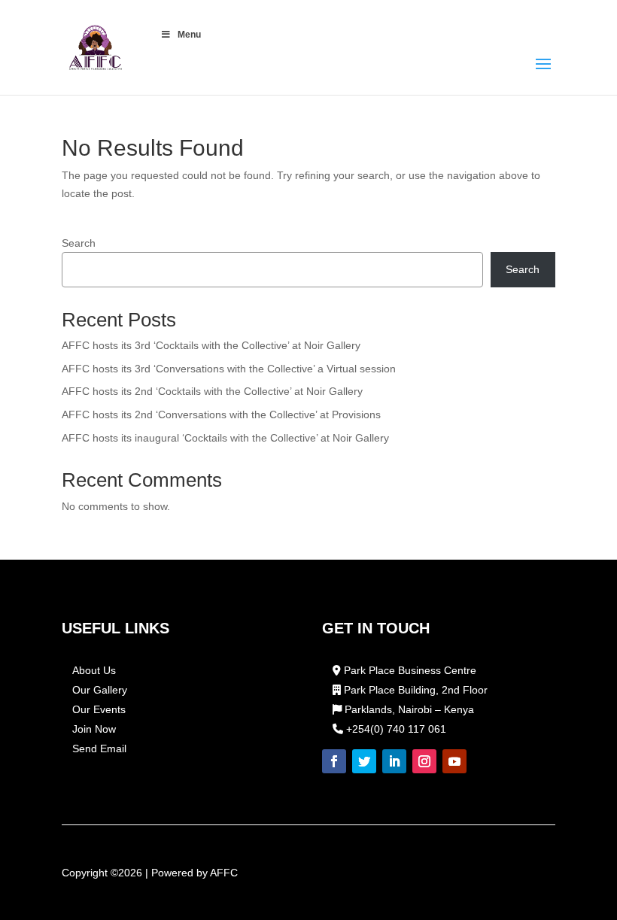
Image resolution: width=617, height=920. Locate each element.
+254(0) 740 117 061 (394, 729)
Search (79, 243)
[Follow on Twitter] (364, 761)
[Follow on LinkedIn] (394, 761)
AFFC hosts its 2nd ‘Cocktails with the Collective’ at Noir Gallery (212, 391)
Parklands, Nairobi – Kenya (408, 709)
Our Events (99, 709)
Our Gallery (99, 690)
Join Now (94, 729)
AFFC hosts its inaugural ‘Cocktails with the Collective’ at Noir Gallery (225, 438)
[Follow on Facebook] (334, 761)
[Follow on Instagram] (424, 761)
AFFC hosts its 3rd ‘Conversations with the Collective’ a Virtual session (229, 369)
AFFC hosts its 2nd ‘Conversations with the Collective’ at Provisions (221, 414)
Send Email (99, 748)
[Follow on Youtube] (454, 761)
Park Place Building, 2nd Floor (414, 690)
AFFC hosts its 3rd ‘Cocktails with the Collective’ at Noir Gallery (211, 345)
